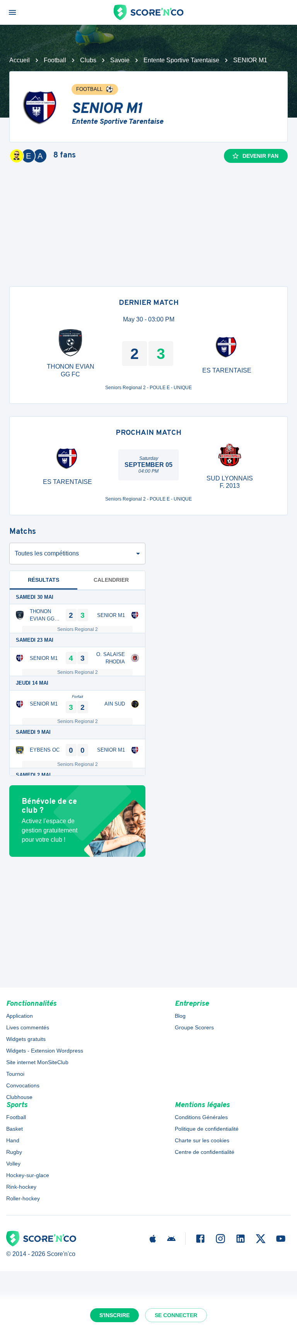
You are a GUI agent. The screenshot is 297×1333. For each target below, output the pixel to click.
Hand (12, 1140)
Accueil (19, 60)
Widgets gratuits (26, 1039)
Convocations (22, 1085)
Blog (180, 1016)
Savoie (120, 60)
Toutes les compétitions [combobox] (47, 553)
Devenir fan (260, 156)
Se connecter (176, 1315)
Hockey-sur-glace (27, 1175)
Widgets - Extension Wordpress (44, 1051)
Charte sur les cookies (202, 1140)
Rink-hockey (21, 1187)
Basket (14, 1129)
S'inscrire (114, 1315)
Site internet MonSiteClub (37, 1062)
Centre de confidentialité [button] (204, 1152)
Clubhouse (19, 1097)
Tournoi (15, 1074)
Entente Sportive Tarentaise (181, 60)
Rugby (14, 1152)
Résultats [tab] (43, 580)
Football (55, 60)
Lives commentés (27, 1027)
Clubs (88, 60)
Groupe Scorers (194, 1027)
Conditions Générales (201, 1117)
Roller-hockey (23, 1198)
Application (19, 1016)
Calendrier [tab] (111, 580)
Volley (13, 1163)
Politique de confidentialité (207, 1129)
